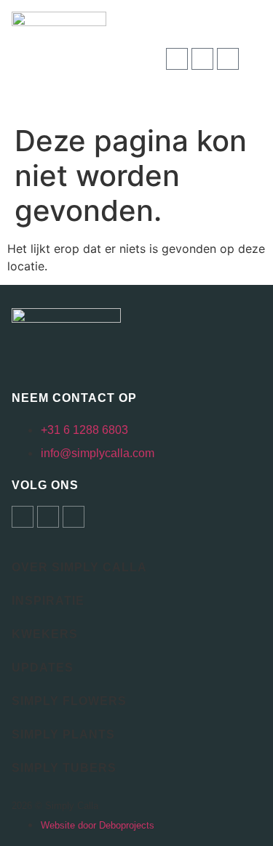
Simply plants (63, 734)
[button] (255, 59)
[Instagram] (177, 59)
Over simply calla (79, 567)
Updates (43, 667)
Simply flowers (69, 701)
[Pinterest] (228, 59)
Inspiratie (48, 601)
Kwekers (45, 634)
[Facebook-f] (202, 59)
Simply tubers (64, 768)
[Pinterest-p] (73, 517)
